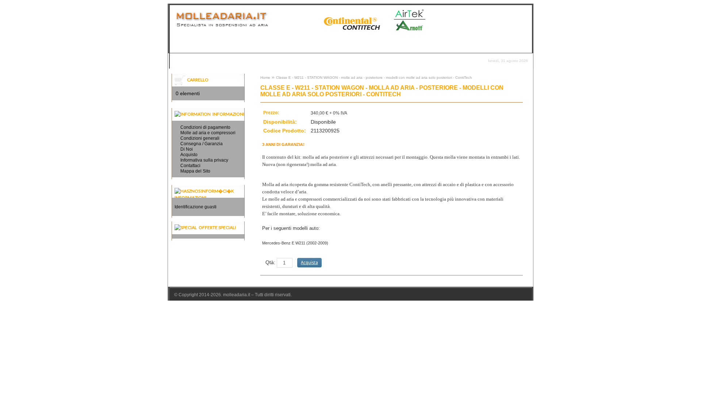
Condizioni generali (199, 138)
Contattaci (190, 165)
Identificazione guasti (196, 206)
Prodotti (185, 60)
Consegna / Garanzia (228, 60)
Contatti (271, 60)
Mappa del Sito (195, 171)
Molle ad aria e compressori (207, 132)
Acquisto (189, 154)
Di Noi (186, 149)
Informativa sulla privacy (204, 160)
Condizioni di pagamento (205, 127)
